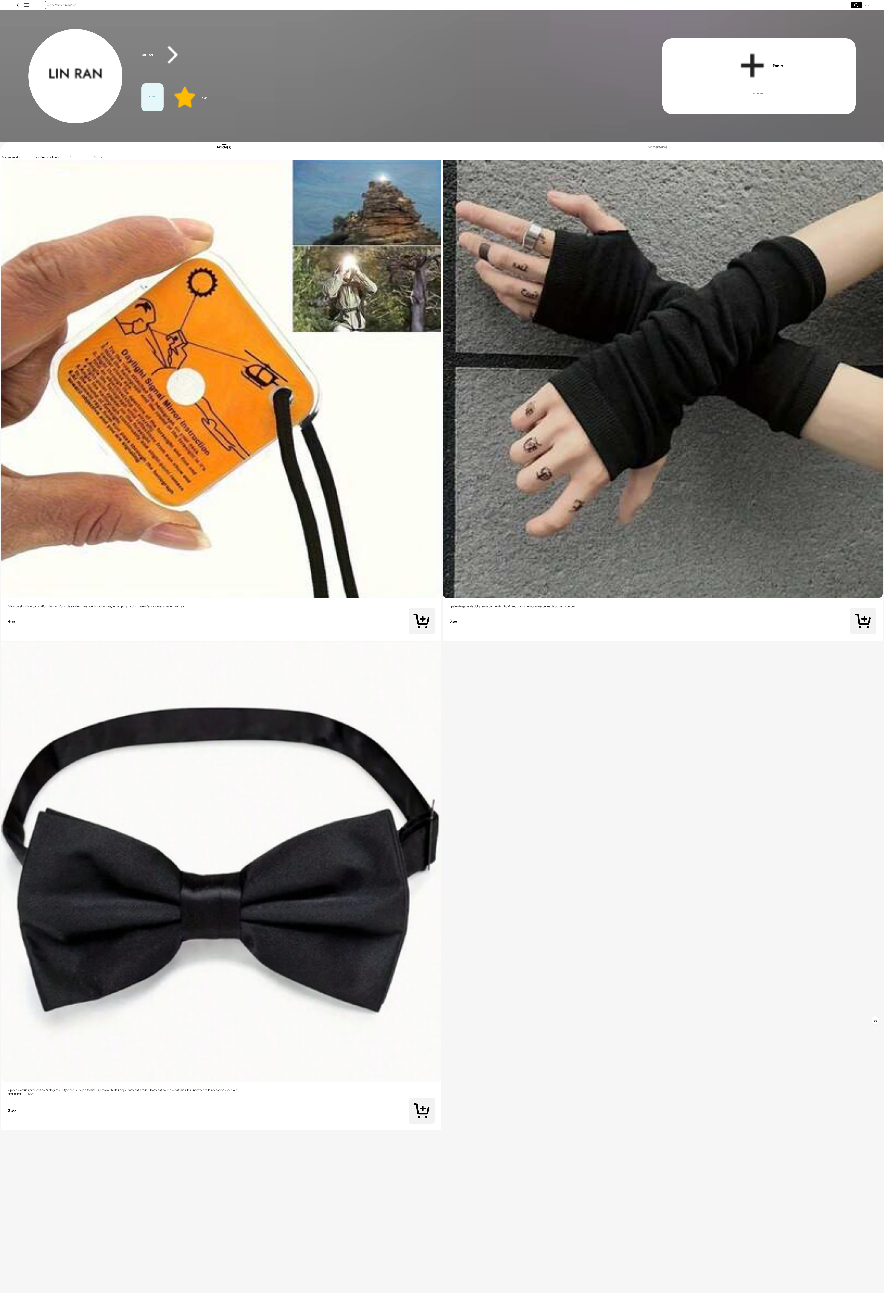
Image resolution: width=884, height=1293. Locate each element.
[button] (18, 5)
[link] (76, 76)
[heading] (387, 55)
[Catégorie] (26, 5)
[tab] (219, 147)
